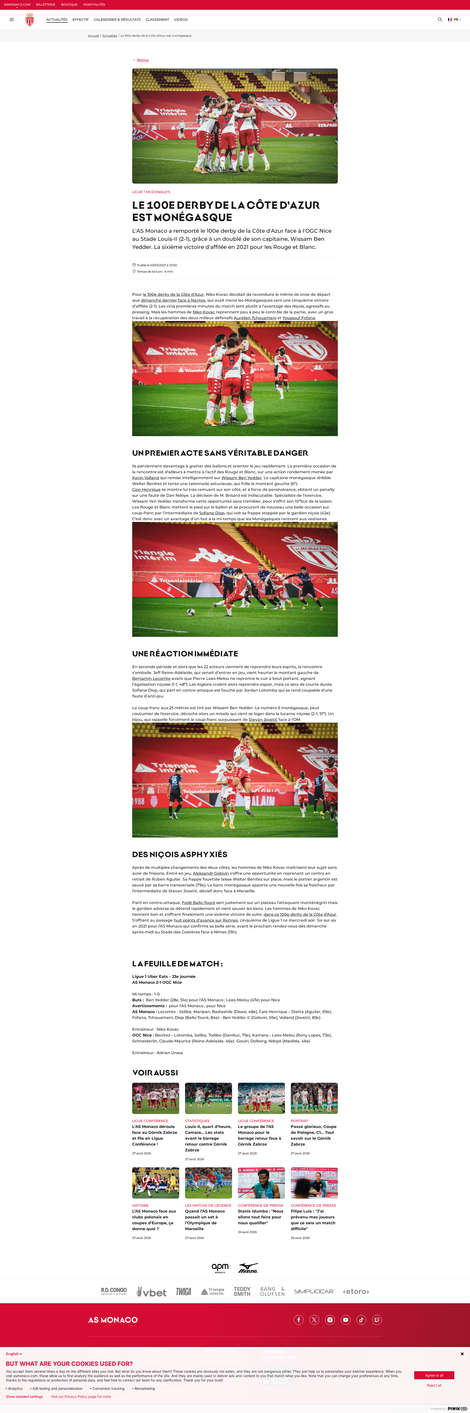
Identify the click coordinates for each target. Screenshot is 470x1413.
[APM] (220, 1268)
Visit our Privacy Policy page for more (81, 1397)
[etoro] (356, 1291)
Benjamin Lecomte (151, 678)
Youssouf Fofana (298, 318)
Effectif (80, 19)
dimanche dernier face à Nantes (173, 300)
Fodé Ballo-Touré (198, 902)
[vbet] (151, 1291)
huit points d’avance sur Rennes (206, 920)
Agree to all (434, 1375)
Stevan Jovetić (263, 719)
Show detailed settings (24, 1397)
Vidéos (181, 19)
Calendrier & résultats (117, 19)
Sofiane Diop (211, 513)
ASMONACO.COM (17, 4)
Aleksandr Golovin (211, 873)
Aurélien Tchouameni (255, 318)
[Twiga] (183, 1291)
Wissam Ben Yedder (242, 477)
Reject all (434, 1385)
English (12, 1354)
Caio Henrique (146, 489)
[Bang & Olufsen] (272, 1291)
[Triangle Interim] (212, 1291)
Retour (143, 60)
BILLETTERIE (45, 4)
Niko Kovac (204, 312)
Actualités (109, 35)
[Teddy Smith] (242, 1291)
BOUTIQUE (69, 4)
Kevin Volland (145, 477)
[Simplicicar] (313, 1291)
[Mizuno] (248, 1268)
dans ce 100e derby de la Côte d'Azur (300, 914)
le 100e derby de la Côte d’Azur (173, 294)
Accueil (93, 35)
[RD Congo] (114, 1291)
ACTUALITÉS (57, 19)
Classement (157, 19)
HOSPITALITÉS (94, 4)
